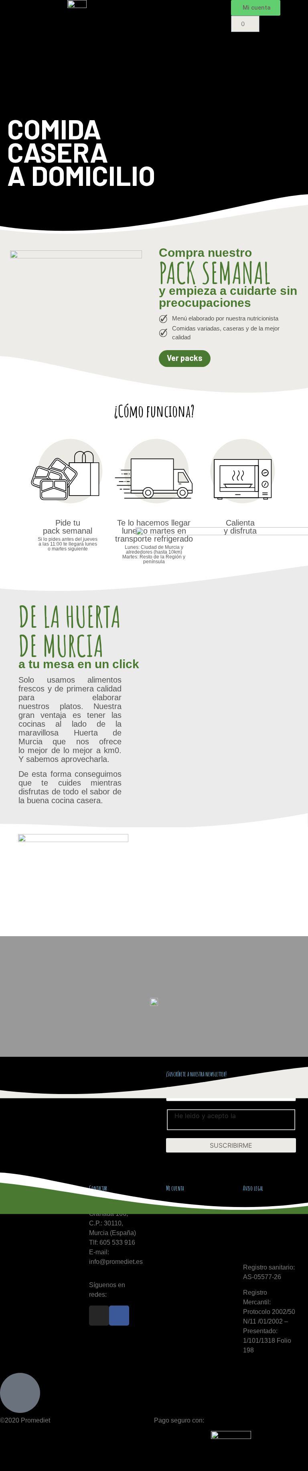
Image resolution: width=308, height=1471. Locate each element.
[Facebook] (119, 1316)
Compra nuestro (205, 252)
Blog (169, 64)
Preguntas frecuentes (194, 46)
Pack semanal (183, 28)
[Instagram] (99, 1316)
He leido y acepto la (221, 1118)
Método (174, 9)
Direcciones (183, 1223)
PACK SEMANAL (215, 272)
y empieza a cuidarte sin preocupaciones (228, 296)
